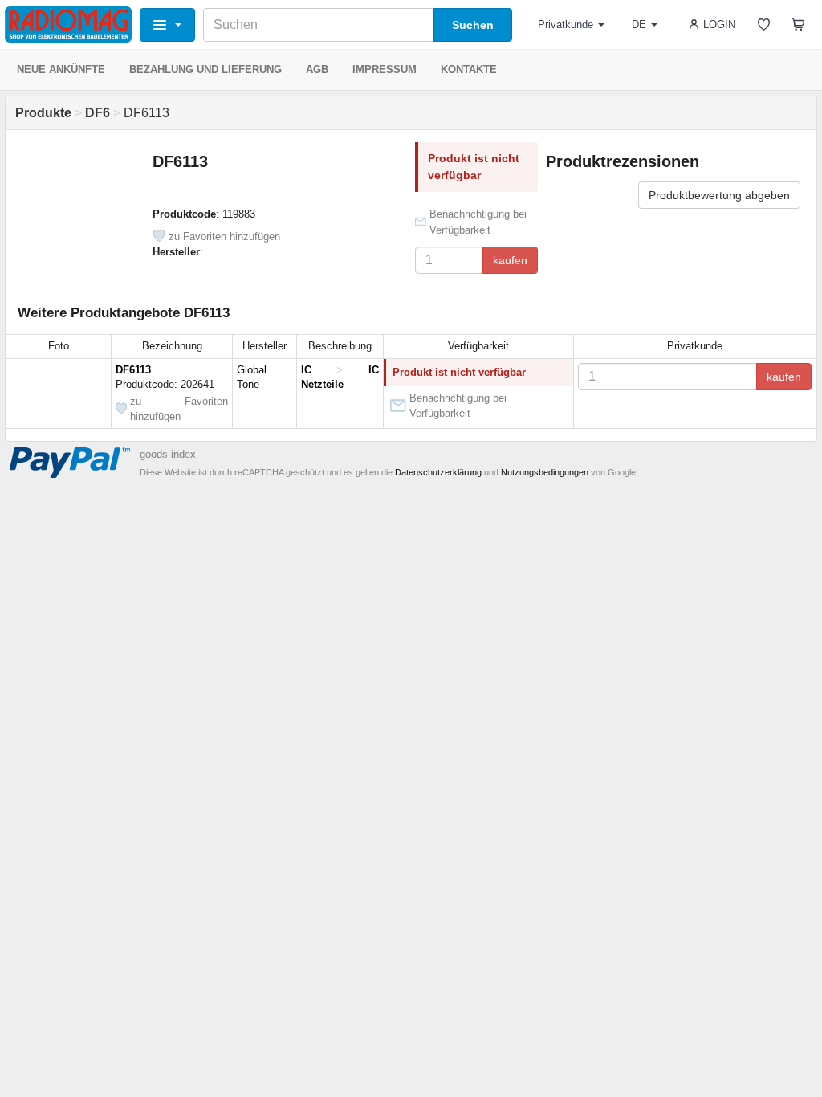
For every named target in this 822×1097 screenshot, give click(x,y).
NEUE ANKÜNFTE (61, 69)
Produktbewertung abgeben (719, 195)
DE (639, 24)
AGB (317, 69)
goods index (168, 454)
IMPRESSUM (384, 69)
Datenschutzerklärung (438, 472)
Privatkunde (565, 24)
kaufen (510, 260)
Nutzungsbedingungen (544, 472)
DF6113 (133, 370)
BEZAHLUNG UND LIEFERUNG (205, 69)
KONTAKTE (469, 69)
